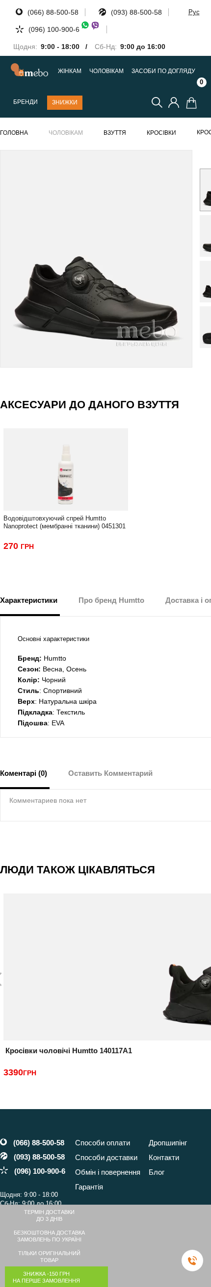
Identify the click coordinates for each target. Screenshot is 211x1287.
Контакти (164, 1157)
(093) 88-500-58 (136, 12)
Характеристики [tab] (28, 600)
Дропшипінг (168, 1142)
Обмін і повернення (107, 1172)
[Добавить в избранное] (180, 161)
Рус (194, 12)
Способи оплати (102, 1142)
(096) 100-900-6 (53, 29)
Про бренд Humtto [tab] (111, 600)
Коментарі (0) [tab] (23, 773)
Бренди (25, 102)
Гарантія (89, 1186)
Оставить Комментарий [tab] (110, 773)
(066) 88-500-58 (53, 12)
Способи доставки (106, 1157)
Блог (156, 1172)
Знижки (65, 102)
